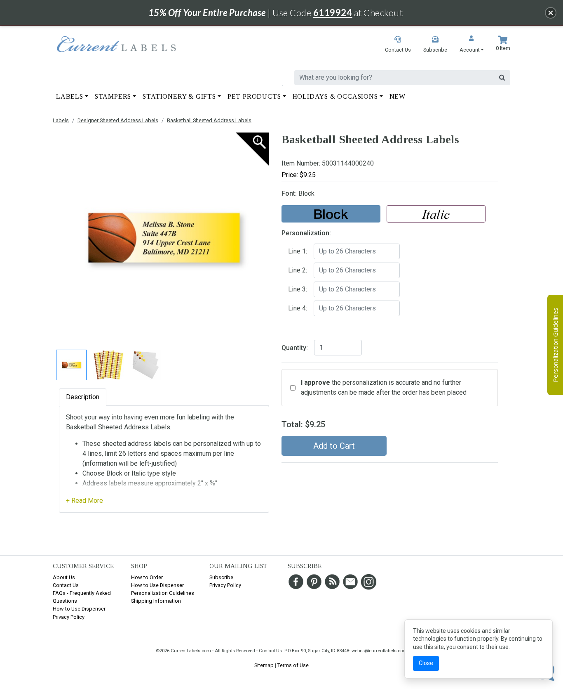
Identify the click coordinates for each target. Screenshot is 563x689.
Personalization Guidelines (162, 593)
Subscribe (221, 577)
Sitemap (264, 665)
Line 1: (297, 251)
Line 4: (297, 308)
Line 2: (297, 270)
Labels (61, 120)
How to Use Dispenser (79, 609)
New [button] (397, 96)
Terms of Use (293, 665)
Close (426, 663)
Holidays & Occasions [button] (335, 96)
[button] (471, 45)
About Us (64, 577)
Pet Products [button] (254, 96)
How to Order (147, 577)
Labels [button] (69, 96)
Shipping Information (156, 601)
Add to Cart (334, 446)
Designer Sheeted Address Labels (117, 120)
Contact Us (66, 585)
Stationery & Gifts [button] (179, 96)
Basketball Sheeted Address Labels (209, 120)
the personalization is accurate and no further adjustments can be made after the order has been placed (384, 387)
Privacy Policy (68, 617)
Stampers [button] (113, 96)
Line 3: (297, 289)
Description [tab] (82, 397)
